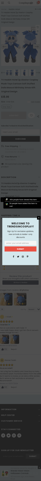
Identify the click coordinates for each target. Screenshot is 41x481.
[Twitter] (18, 256)
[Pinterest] (27, 256)
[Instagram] (22, 256)
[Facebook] (13, 256)
